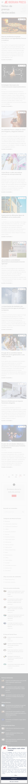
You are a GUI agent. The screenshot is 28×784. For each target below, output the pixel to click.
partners (10, 752)
